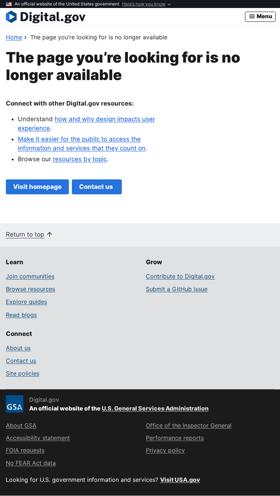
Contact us (96, 186)
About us (18, 348)
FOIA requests (25, 450)
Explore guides (26, 301)
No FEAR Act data (31, 463)
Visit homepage (37, 186)
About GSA (21, 425)
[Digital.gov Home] (125, 16)
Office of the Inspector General (189, 425)
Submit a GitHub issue (176, 289)
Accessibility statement (38, 437)
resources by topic (80, 159)
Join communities (30, 276)
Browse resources (30, 289)
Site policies (22, 373)
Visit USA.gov (180, 479)
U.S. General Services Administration (155, 408)
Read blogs (21, 314)
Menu (264, 16)
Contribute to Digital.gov (180, 276)
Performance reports (175, 437)
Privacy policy (165, 450)
